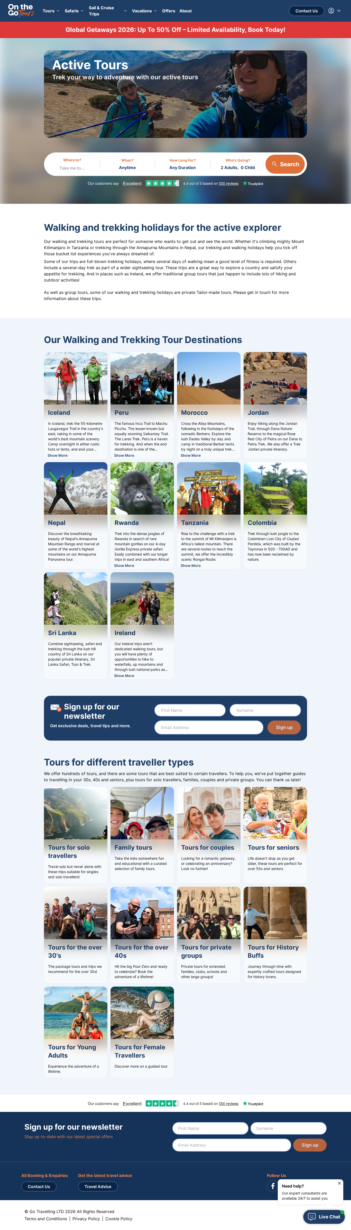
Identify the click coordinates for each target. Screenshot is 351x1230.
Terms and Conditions (45, 1218)
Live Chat (329, 1216)
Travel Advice (98, 1186)
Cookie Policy (118, 1218)
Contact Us (306, 10)
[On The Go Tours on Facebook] (273, 1186)
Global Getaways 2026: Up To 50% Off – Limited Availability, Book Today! (175, 29)
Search (289, 164)
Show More (58, 455)
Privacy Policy (86, 1218)
